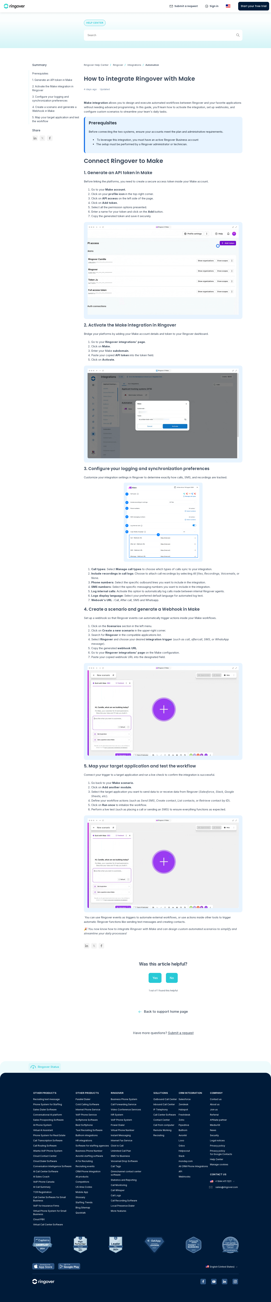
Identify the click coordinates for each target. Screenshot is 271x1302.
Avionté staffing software (89, 1156)
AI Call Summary (42, 1187)
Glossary (80, 1197)
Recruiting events (85, 1166)
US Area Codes (84, 1187)
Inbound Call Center (164, 1104)
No (172, 978)
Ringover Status (48, 1067)
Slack (182, 1156)
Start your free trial (254, 6)
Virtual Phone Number (122, 1130)
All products (82, 1176)
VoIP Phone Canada (43, 1181)
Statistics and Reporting (124, 1180)
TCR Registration (42, 1192)
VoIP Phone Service (86, 1114)
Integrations (134, 64)
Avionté (183, 1135)
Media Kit (215, 1125)
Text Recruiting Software (89, 1130)
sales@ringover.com (227, 1187)
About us (215, 1104)
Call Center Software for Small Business (49, 1199)
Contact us (216, 1099)
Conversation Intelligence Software (52, 1166)
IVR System (117, 1114)
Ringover (118, 64)
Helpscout (184, 1150)
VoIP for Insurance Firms (46, 1205)
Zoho (181, 1119)
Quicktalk (81, 1212)
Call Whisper (117, 1190)
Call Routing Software (45, 1145)
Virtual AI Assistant (43, 1130)
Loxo (181, 1140)
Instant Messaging (121, 1135)
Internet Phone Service (88, 1109)
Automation (152, 64)
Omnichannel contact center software (126, 1173)
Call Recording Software (124, 1200)
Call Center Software (164, 1114)
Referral (214, 1114)
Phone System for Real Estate (49, 1135)
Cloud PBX (39, 1219)
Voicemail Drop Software (124, 1161)
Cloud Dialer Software (45, 1161)
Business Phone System (124, 1099)
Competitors (82, 1181)
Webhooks (184, 1176)
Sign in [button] (214, 6)
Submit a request (186, 6)
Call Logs (116, 1195)
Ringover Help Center (96, 64)
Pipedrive (184, 1125)
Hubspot (183, 1109)
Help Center (216, 1159)
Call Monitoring (119, 1185)
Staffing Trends (84, 1202)
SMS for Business (120, 1156)
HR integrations (84, 1140)
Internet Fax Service (121, 1140)
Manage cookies (219, 1164)
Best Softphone (84, 1125)
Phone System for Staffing (47, 1104)
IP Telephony (160, 1109)
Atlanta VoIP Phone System (47, 1150)
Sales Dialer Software (45, 1109)
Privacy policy (217, 1145)
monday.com (186, 1161)
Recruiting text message (46, 1099)
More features (118, 1211)
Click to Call (117, 1145)
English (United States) (222, 1266)
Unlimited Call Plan (121, 1150)
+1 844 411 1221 (223, 1181)
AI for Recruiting (84, 1161)
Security (214, 1135)
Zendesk (183, 1104)
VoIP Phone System (121, 1119)
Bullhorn (183, 1130)
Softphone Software (87, 1119)
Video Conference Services (126, 1109)
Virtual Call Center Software (48, 1224)
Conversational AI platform (47, 1114)
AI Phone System (42, 1125)
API (180, 1171)
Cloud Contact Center (45, 1156)
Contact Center (161, 1119)
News (213, 1130)
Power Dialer (118, 1125)
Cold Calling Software (87, 1104)
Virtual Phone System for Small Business (49, 1213)
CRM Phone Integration (88, 1171)
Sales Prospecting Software (48, 1119)
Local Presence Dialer (123, 1205)
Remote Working (162, 1130)
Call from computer (163, 1125)
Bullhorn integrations (87, 1135)
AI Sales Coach (41, 1176)
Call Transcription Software (47, 1140)
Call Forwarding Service (123, 1104)
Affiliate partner (218, 1119)
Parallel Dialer (83, 1099)
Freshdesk (184, 1114)
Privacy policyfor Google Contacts (221, 1152)
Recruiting (158, 1135)
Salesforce (185, 1099)
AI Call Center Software (45, 1171)
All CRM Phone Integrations (193, 1166)
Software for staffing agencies (92, 1145)
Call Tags (116, 1166)
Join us (214, 1109)
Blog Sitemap (83, 1207)
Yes (155, 978)
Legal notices (217, 1140)
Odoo (182, 1145)
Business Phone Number (89, 1150)
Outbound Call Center (165, 1099)
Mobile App (82, 1192)
